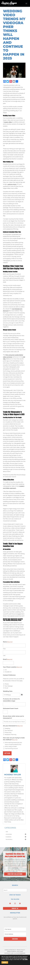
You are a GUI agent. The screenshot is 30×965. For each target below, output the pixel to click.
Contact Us (15, 908)
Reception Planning (10, 734)
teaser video (8, 122)
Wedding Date (7, 691)
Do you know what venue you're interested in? (13, 717)
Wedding (7, 728)
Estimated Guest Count (10, 708)
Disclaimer (20, 951)
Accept (5, 962)
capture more (12, 184)
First (4, 648)
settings (25, 959)
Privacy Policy (21, 949)
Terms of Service (11, 951)
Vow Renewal (9, 730)
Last (4, 655)
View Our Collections (15, 874)
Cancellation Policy (10, 949)
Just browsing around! (11, 748)
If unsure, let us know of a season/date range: (11, 700)
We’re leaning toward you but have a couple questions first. (13, 743)
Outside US (8, 672)
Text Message (9, 686)
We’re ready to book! (11, 746)
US (6, 670)
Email (7, 659)
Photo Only (8, 732)
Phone (7, 684)
